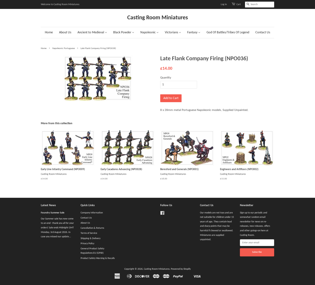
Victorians (172, 32)
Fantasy (192, 32)
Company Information (92, 212)
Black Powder (122, 32)
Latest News (48, 205)
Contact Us (262, 32)
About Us (65, 32)
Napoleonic (148, 32)
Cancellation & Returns (92, 228)
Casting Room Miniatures (157, 18)
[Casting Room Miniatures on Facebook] (162, 214)
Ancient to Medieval (91, 32)
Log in (224, 4)
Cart (238, 4)
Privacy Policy (87, 243)
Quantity (165, 77)
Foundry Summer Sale (52, 212)
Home (49, 32)
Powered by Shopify (181, 269)
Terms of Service (89, 233)
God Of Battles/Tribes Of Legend (228, 32)
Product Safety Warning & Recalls (98, 258)
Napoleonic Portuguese (63, 48)
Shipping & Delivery (90, 238)
